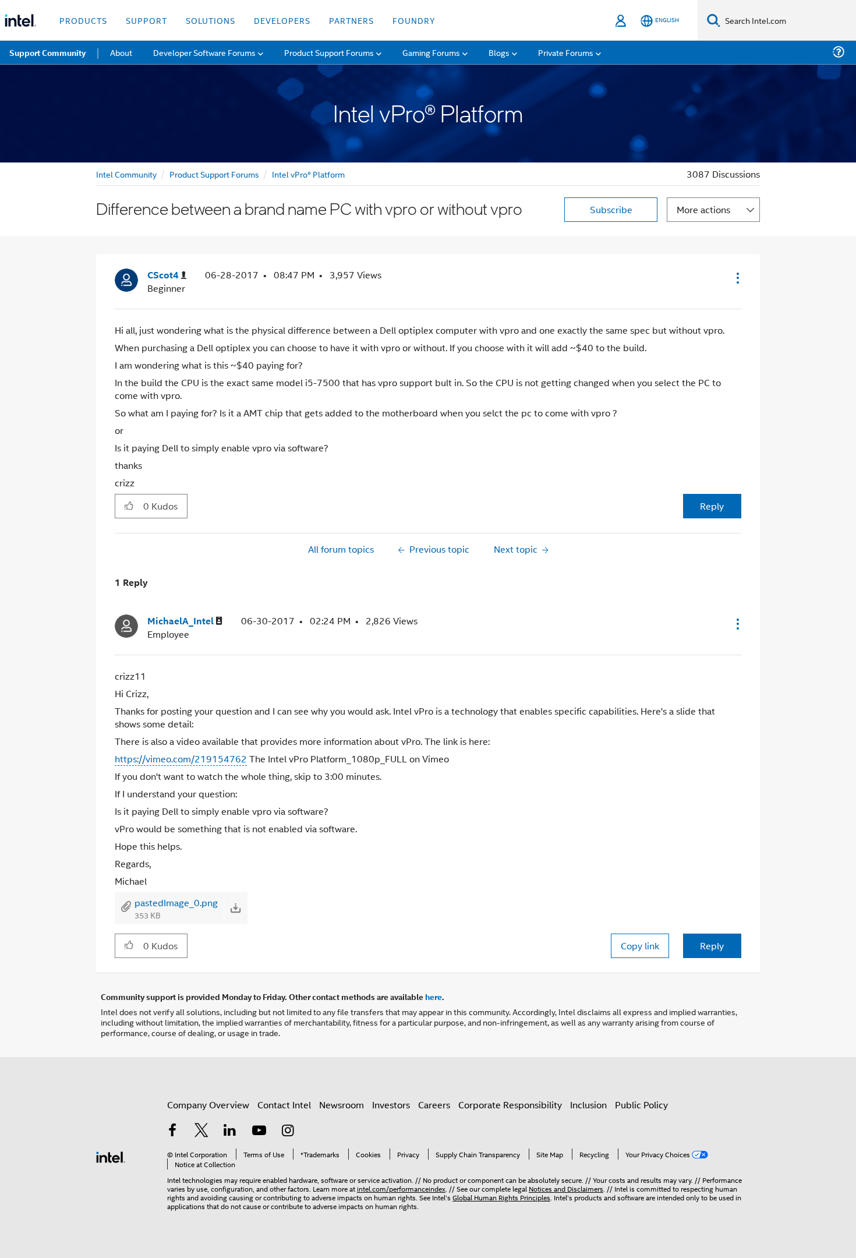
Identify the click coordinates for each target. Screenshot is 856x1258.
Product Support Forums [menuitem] (329, 52)
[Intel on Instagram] (288, 1131)
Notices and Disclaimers (566, 1188)
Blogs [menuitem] (499, 52)
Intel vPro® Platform (308, 174)
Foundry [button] (414, 20)
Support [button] (146, 20)
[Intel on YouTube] (259, 1131)
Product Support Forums (214, 174)
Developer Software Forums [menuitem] (204, 52)
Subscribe (611, 209)
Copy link (640, 945)
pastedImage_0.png (176, 902)
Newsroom (341, 1104)
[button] (737, 277)
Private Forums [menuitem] (565, 52)
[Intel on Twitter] (201, 1131)
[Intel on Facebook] (172, 1131)
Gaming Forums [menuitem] (431, 52)
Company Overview (208, 1104)
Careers (434, 1104)
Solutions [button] (210, 20)
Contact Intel (284, 1104)
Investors (391, 1104)
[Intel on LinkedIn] (230, 1131)
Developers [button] (282, 20)
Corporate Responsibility (510, 1104)
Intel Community (126, 174)
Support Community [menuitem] (47, 52)
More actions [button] (703, 209)
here (433, 996)
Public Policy (641, 1104)
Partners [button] (351, 20)
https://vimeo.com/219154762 (181, 758)
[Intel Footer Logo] (110, 1155)
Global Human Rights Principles (501, 1197)
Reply (712, 506)
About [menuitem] (121, 52)
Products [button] (83, 20)
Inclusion (588, 1104)
